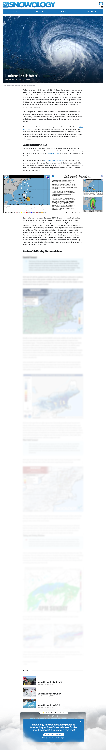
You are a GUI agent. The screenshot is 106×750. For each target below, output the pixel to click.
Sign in (63, 738)
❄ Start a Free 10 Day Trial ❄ (54, 734)
